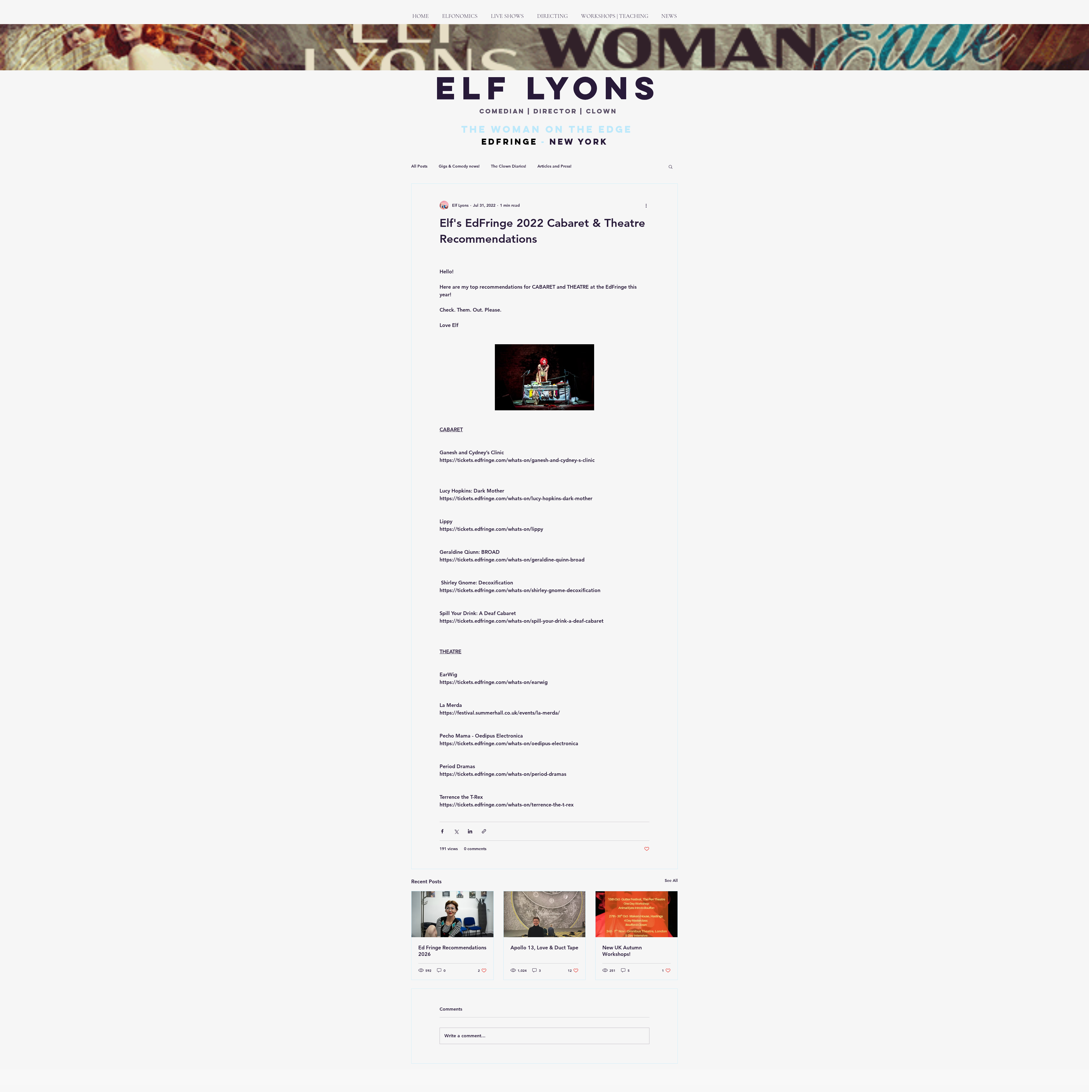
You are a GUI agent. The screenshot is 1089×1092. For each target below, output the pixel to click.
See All (671, 880)
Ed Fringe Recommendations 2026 (452, 950)
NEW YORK (578, 141)
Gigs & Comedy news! (459, 166)
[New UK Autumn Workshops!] (637, 914)
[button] (670, 166)
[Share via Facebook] (442, 831)
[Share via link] (484, 831)
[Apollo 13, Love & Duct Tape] (545, 914)
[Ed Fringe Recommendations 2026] (452, 914)
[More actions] (646, 205)
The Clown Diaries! (508, 166)
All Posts (419, 166)
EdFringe (509, 141)
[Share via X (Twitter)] (456, 831)
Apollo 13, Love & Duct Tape (544, 947)
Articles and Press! (554, 166)
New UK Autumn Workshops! (622, 950)
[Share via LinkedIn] (470, 831)
